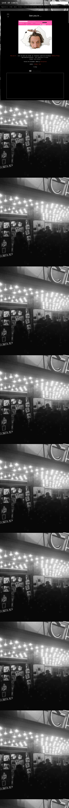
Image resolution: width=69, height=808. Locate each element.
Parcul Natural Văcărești (52, 6)
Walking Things (55, 55)
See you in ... (35, 15)
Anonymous (43, 61)
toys (40, 64)
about (15, 6)
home (11, 6)
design (36, 64)
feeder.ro (41, 6)
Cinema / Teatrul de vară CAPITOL (27, 6)
